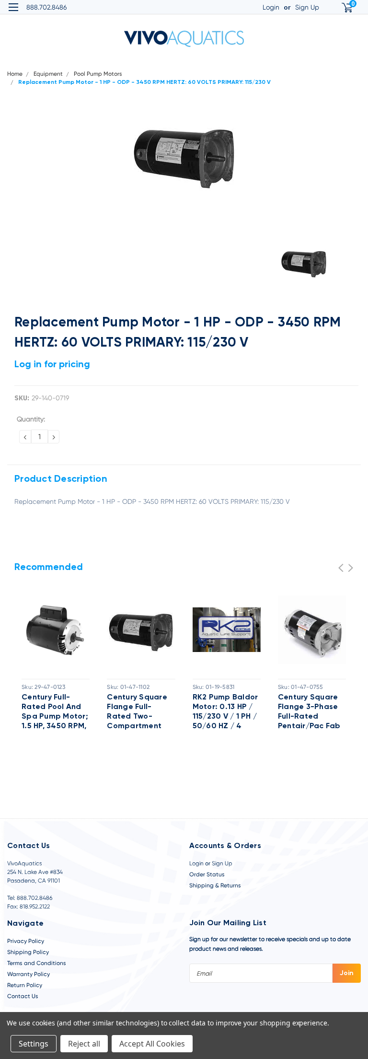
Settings (33, 1043)
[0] (343, 7)
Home (15, 73)
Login (271, 7)
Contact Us (22, 996)
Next (350, 568)
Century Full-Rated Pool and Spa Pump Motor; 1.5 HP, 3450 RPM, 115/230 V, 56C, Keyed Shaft (55, 712)
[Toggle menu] (13, 13)
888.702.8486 (46, 7)
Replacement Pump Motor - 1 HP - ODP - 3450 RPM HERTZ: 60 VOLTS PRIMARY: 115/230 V (144, 82)
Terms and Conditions (36, 963)
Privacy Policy (25, 941)
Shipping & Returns (215, 885)
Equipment (48, 73)
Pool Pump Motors (98, 73)
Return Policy (24, 985)
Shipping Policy (28, 952)
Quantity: (31, 419)
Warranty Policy (28, 974)
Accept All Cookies (152, 1043)
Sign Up (307, 7)
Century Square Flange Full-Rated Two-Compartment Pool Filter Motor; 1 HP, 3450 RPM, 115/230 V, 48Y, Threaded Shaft (139, 712)
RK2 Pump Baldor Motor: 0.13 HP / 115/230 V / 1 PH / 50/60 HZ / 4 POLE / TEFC (225, 712)
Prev (341, 568)
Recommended (48, 567)
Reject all (84, 1043)
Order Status (207, 874)
